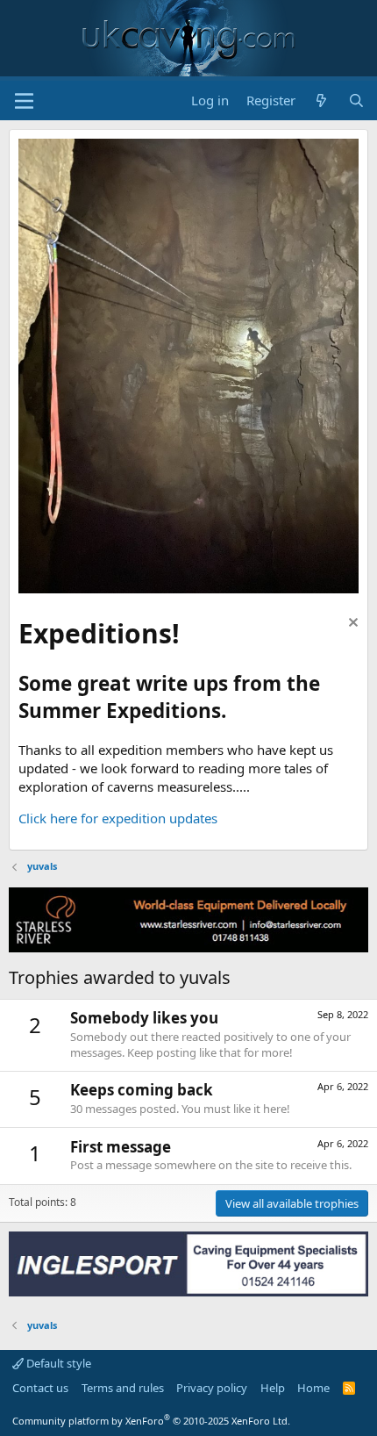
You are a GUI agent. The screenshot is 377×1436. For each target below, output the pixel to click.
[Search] (356, 100)
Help (272, 1388)
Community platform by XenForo (151, 1420)
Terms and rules (123, 1388)
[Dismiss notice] (351, 624)
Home (313, 1388)
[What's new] (321, 100)
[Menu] (24, 100)
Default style (57, 1363)
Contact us (40, 1388)
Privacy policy (211, 1388)
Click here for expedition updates (117, 818)
